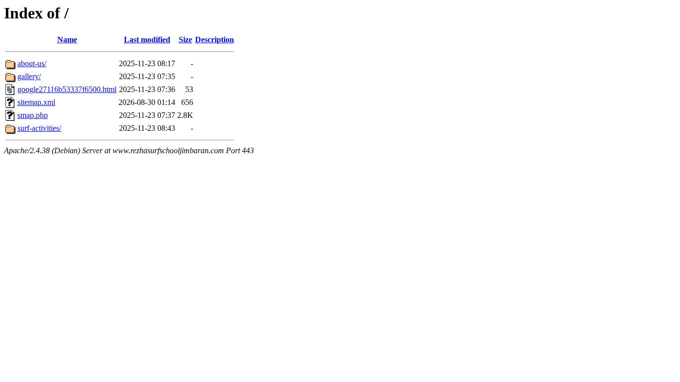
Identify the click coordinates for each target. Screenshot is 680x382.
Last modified (147, 39)
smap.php (32, 115)
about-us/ (31, 63)
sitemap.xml (36, 102)
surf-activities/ (39, 128)
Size (185, 39)
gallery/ (29, 76)
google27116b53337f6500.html (66, 89)
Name (67, 39)
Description (214, 39)
